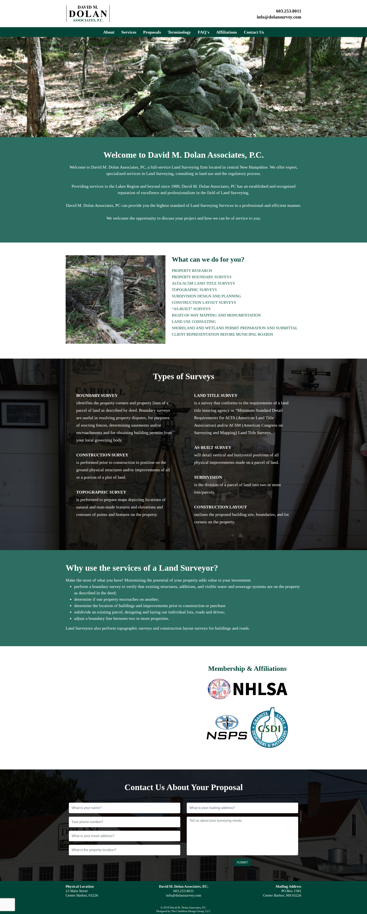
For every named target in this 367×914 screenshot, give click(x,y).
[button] (27, 87)
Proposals (152, 32)
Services (128, 32)
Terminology (179, 32)
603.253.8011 (288, 11)
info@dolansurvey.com (279, 17)
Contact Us (254, 32)
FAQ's (203, 32)
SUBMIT (242, 862)
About (108, 32)
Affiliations (226, 32)
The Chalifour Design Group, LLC (191, 911)
